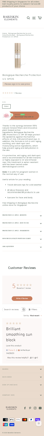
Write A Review (22, 298)
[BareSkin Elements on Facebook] (25, 408)
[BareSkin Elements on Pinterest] (30, 408)
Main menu (7, 377)
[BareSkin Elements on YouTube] (40, 408)
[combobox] (32, 316)
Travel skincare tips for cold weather (24, 185)
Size (4, 102)
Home (4, 33)
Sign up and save (9, 385)
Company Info (8, 395)
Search (5, 369)
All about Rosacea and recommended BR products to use (23, 191)
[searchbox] (11, 309)
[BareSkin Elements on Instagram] (35, 408)
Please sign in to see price (17, 84)
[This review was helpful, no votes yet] (31, 357)
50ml (6, 106)
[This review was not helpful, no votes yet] (35, 357)
